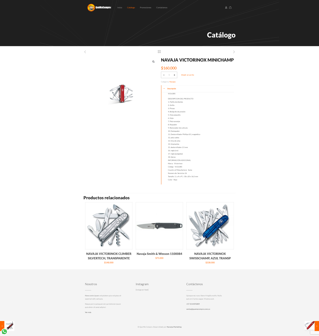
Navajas (172, 82)
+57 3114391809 (193, 304)
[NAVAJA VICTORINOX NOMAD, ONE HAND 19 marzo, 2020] (7, 326)
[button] (153, 61)
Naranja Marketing (174, 327)
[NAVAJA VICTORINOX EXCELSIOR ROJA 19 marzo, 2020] (312, 326)
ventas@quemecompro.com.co (198, 309)
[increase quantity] (174, 75)
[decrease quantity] (164, 75)
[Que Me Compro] (99, 7)
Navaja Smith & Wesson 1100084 (159, 253)
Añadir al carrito (187, 75)
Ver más (88, 312)
